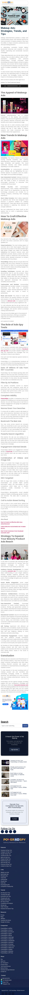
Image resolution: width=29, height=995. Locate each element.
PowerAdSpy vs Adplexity (7, 939)
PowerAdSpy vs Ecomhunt (7, 931)
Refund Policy (4, 968)
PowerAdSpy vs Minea (6, 935)
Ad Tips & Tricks (5, 901)
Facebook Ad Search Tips (7, 908)
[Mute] (22, 86)
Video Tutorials (4, 907)
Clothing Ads (4, 879)
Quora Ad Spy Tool (5, 862)
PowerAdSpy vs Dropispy (7, 944)
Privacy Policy (4, 964)
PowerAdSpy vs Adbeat (6, 949)
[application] (14, 85)
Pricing (2, 915)
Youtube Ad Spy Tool (6, 855)
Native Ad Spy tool (5, 857)
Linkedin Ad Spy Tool (6, 866)
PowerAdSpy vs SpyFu (6, 933)
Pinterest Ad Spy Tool (6, 864)
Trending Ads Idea (5, 894)
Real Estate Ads (4, 874)
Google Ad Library (5, 922)
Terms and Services (6, 966)
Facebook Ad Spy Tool (6, 850)
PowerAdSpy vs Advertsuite (8, 946)
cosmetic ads (12, 571)
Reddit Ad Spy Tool (5, 860)
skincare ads (11, 301)
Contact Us (3, 971)
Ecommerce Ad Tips (6, 896)
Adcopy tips (4, 905)
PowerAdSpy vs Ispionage (7, 937)
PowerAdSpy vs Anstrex (7, 930)
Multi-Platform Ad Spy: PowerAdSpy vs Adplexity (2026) (17, 775)
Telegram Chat (6, 984)
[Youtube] (6, 831)
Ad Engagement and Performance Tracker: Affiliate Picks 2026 (18, 794)
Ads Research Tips (5, 892)
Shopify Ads (4, 881)
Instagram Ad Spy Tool (6, 852)
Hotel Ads (3, 883)
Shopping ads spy (5, 898)
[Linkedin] (10, 831)
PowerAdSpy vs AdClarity (7, 942)
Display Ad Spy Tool (6, 859)
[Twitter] (2, 831)
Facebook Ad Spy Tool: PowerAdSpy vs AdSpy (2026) (18, 761)
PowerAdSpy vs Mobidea (7, 951)
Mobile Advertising (5, 899)
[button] (27, 3)
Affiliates (3, 918)
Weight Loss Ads (5, 872)
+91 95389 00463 (7, 980)
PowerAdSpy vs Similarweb (7, 940)
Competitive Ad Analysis (7, 903)
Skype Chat (5, 982)
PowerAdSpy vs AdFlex (6, 928)
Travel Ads (3, 877)
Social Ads (9, 451)
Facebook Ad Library (6, 920)
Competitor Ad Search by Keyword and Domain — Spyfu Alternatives (18, 781)
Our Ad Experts (4, 962)
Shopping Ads (4, 876)
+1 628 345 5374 (5, 978)
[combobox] (11, 725)
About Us (3, 961)
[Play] (2, 86)
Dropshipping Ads (5, 884)
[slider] (25, 85)
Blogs (2, 916)
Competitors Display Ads (7, 886)
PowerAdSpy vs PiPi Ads (7, 953)
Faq (2, 959)
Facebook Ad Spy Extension (8, 969)
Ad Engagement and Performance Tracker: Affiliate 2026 (18, 787)
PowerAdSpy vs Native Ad (7, 947)
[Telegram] (14, 831)
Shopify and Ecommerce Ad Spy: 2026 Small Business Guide (17, 768)
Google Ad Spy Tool (6, 853)
